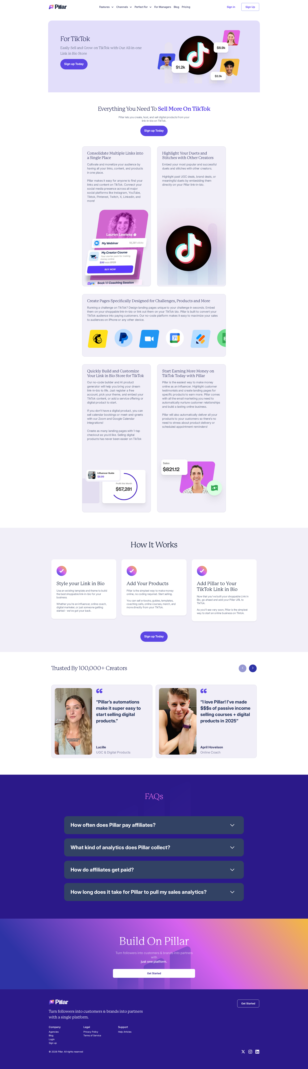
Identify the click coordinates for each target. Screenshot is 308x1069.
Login (52, 1039)
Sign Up (250, 6)
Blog (176, 6)
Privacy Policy (90, 1031)
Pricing (186, 6)
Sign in (231, 6)
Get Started (248, 1003)
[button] (106, 7)
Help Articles (124, 1031)
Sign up (53, 1043)
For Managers (162, 6)
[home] (58, 6)
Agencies (54, 1031)
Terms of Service (92, 1035)
